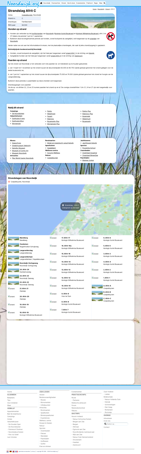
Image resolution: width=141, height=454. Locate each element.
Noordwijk (46, 3)
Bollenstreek (108, 397)
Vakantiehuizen (12, 422)
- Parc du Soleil (12, 434)
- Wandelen (43, 436)
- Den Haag (108, 407)
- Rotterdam (108, 410)
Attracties (43, 407)
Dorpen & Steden (45, 423)
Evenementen (80, 3)
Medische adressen (79, 403)
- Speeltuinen (44, 413)
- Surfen (42, 444)
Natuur (41, 426)
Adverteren (108, 418)
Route (74, 398)
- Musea (42, 400)
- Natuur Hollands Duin (112, 399)
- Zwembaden (44, 431)
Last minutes (12, 437)
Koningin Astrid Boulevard (64, 33)
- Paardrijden (44, 439)
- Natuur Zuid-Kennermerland (82, 437)
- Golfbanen (43, 441)
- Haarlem (75, 442)
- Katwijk (107, 402)
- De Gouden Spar (14, 424)
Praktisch (89, 3)
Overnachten (56, 3)
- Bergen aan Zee (78, 422)
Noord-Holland (77, 416)
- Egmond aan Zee (78, 429)
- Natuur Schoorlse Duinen (81, 419)
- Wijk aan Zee (77, 434)
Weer (100, 3)
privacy (33, 451)
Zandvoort (78, 56)
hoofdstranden (37, 33)
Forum (74, 405)
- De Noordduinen (13, 427)
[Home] (41, 3)
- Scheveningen (109, 405)
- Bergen (75, 424)
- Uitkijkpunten (44, 405)
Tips (8, 400)
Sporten (42, 428)
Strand (63, 3)
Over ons (107, 421)
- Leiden (107, 394)
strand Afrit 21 (56, 56)
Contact (106, 427)
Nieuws (74, 410)
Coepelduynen (27, 15)
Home (9, 392)
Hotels (9, 419)
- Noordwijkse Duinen (15, 432)
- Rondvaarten (44, 410)
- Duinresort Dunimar (15, 429)
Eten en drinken (45, 446)
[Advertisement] (125, 57)
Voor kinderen (12, 403)
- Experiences (44, 418)
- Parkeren (75, 400)
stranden (93, 39)
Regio (96, 3)
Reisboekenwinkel (78, 408)
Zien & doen (71, 3)
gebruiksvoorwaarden (24, 451)
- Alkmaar (75, 427)
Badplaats (11, 398)
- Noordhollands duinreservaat (83, 432)
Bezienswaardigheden (47, 397)
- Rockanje (108, 412)
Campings (11, 416)
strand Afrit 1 (70, 53)
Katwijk (91, 53)
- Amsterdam (77, 440)
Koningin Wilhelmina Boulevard (87, 33)
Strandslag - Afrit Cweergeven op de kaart (70, 206)
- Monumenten (44, 402)
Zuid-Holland (108, 392)
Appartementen (13, 411)
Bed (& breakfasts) (14, 414)
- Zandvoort (76, 445)
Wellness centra (45, 420)
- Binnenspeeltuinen (46, 415)
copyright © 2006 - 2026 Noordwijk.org (47, 451)
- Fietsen (42, 433)
